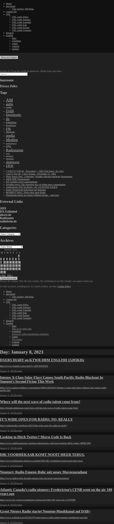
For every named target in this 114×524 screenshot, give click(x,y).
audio (9, 104)
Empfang (11, 122)
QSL (8, 14)
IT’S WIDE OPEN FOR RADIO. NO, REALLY (36, 419)
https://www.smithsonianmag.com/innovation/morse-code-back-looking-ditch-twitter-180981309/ (45, 443)
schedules (16, 41)
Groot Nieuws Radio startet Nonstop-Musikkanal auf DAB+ (45, 511)
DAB (10, 111)
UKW (9, 165)
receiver (9, 156)
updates (15, 49)
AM (9, 100)
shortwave (12, 162)
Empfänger (11, 125)
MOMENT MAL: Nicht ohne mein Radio (26, 192)
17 (4, 265)
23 (1, 269)
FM (8, 128)
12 (10, 262)
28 (16, 269)
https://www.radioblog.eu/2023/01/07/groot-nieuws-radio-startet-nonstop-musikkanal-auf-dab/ (44, 517)
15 (19, 262)
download (10, 6)
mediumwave (11, 143)
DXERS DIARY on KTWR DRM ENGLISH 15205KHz (42, 360)
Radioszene (14, 150)
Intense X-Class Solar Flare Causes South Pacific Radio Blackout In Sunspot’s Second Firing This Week (51, 379)
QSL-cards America (21, 19)
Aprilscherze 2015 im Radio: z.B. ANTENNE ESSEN (31, 187)
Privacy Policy (9, 86)
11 (7, 262)
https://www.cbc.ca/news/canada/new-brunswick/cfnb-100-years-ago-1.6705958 (37, 500)
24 (4, 269)
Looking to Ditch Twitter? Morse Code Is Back (35, 437)
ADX (3, 208)
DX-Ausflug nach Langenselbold (21, 182)
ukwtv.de (5, 214)
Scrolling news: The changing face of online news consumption (35, 184)
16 (1, 265)
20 (13, 265)
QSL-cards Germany (21, 30)
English (9, 35)
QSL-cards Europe (21, 27)
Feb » (10, 275)
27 (13, 269)
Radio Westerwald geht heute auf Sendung (26, 190)
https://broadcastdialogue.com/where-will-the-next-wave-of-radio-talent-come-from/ (39, 408)
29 (19, 269)
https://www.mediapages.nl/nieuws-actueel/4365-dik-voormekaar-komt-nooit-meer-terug (41, 461)
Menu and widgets (9, 57)
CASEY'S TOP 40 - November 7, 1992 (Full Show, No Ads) (35, 171)
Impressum (7, 80)
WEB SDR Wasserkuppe (18, 179)
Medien (12, 140)
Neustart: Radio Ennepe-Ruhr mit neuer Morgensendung (43, 472)
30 (1, 272)
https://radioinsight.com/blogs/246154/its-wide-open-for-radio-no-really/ (33, 425)
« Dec (3, 275)
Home (9, 3)
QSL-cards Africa (20, 17)
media (10, 135)
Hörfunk (10, 132)
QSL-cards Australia (21, 22)
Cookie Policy (64, 286)
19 (10, 265)
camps (15, 43)
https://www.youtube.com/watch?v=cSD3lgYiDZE (24, 366)
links (14, 38)
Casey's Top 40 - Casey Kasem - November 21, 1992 (31, 174)
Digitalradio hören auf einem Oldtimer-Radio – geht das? (32, 195)
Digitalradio (13, 115)
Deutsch (10, 33)
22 (19, 265)
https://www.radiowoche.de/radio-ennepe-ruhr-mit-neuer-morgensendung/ (34, 478)
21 (16, 265)
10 (4, 262)
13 (13, 262)
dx (8, 119)
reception (10, 159)
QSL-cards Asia (19, 25)
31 (4, 272)
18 (7, 265)
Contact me (11, 11)
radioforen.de (8, 221)
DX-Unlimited (8, 211)
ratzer (8, 153)
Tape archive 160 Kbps (23, 9)
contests (15, 46)
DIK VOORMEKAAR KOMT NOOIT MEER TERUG (42, 454)
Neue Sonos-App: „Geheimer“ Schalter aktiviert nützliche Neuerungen (39, 176)
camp (9, 107)
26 (10, 269)
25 (7, 269)
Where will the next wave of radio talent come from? (40, 402)
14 (16, 262)
